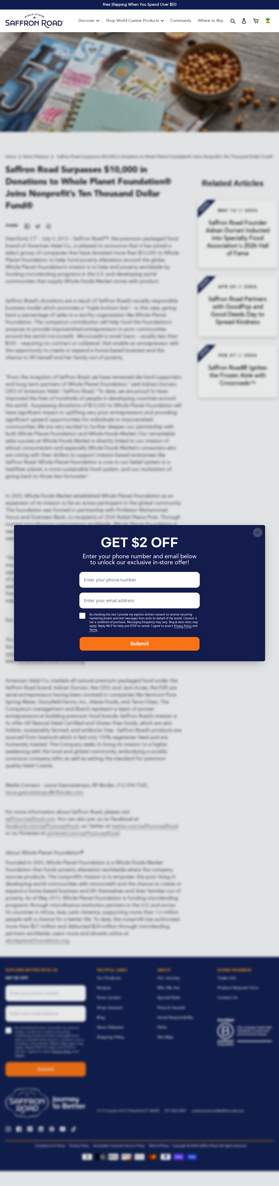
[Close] (257, 532)
